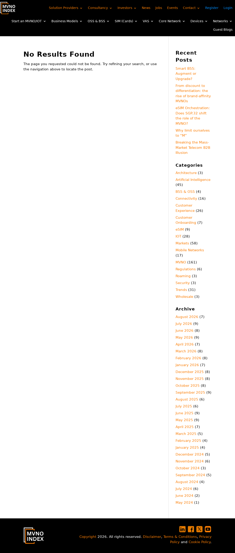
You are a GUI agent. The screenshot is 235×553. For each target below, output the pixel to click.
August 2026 (187, 317)
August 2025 (187, 399)
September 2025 (190, 392)
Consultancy (98, 8)
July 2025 (184, 406)
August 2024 (187, 482)
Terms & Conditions (180, 537)
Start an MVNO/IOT (26, 21)
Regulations (186, 269)
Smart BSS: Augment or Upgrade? (186, 73)
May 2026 (184, 337)
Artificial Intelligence (193, 180)
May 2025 (184, 420)
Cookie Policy (199, 542)
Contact (189, 8)
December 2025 (190, 372)
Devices (196, 21)
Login (228, 8)
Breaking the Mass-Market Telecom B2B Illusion (193, 147)
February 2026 (188, 358)
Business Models (64, 21)
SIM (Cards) (124, 21)
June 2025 (184, 413)
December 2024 (190, 454)
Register (211, 8)
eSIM (180, 229)
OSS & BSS (96, 21)
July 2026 (184, 324)
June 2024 (184, 496)
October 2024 (188, 468)
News (146, 8)
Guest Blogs (222, 29)
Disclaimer (152, 537)
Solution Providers (63, 8)
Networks (220, 21)
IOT (178, 236)
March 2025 (186, 434)
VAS (146, 21)
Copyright (87, 537)
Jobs (158, 8)
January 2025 (187, 447)
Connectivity (186, 198)
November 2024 (190, 461)
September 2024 (190, 475)
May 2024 (184, 502)
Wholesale (184, 297)
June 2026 (184, 331)
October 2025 (188, 386)
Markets (182, 243)
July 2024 (184, 489)
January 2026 (187, 365)
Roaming (183, 276)
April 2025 (185, 427)
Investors (125, 8)
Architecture (186, 173)
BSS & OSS (185, 192)
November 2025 (190, 379)
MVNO (181, 262)
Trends (181, 290)
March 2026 (186, 351)
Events (172, 8)
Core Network (170, 21)
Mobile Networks (190, 250)
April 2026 (185, 344)
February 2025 (188, 441)
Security (183, 283)
